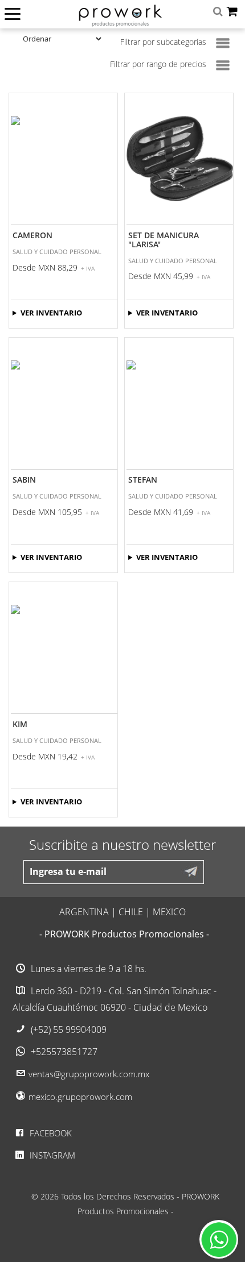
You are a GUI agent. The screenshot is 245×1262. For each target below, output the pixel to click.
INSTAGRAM (51, 1155)
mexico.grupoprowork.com (80, 1096)
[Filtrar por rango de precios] (222, 65)
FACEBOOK (49, 1133)
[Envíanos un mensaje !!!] (218, 1239)
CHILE (131, 912)
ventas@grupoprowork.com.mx (88, 1074)
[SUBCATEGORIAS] (222, 43)
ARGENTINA (84, 912)
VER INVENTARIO (51, 313)
